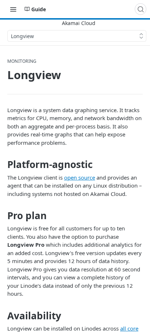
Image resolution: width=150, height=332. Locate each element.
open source (79, 177)
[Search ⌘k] (140, 9)
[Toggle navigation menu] (13, 9)
